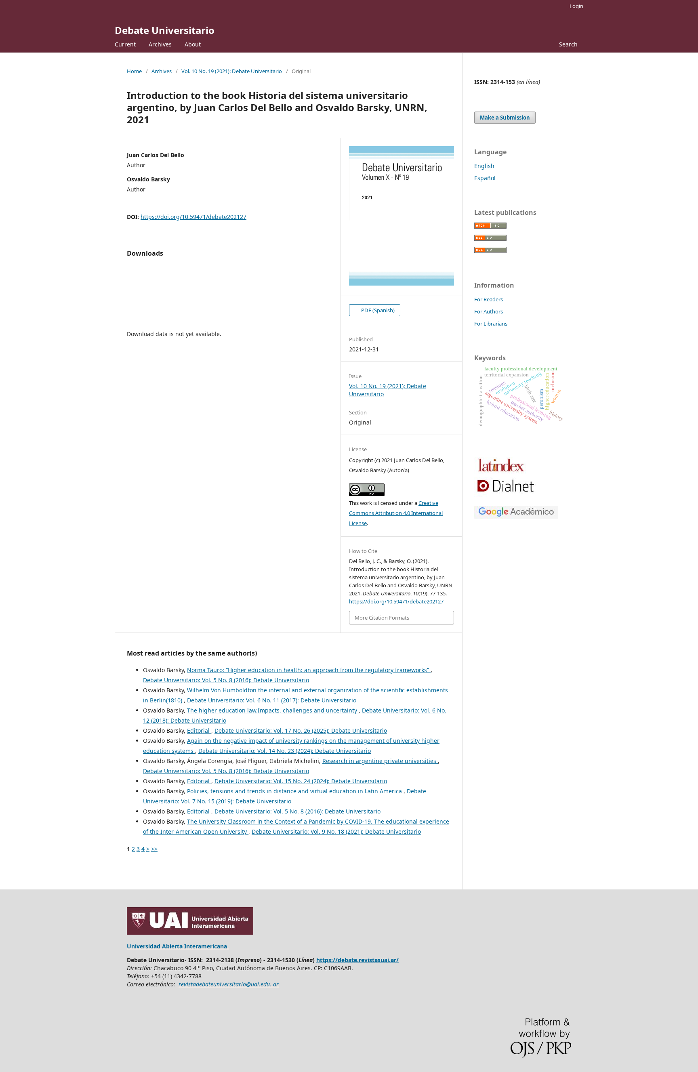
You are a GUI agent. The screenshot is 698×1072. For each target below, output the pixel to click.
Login (576, 6)
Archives (160, 44)
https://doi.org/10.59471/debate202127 (193, 217)
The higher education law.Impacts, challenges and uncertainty (273, 710)
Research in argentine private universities (380, 761)
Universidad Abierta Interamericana (178, 946)
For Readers (488, 299)
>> (154, 849)
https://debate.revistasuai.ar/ (357, 960)
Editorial (199, 730)
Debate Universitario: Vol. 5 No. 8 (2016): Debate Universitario (226, 680)
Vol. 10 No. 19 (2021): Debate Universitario (231, 71)
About (193, 44)
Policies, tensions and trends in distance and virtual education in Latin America (295, 791)
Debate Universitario (164, 30)
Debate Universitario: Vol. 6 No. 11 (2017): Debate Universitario (271, 700)
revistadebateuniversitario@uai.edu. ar (229, 984)
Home (134, 71)
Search (567, 44)
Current (125, 44)
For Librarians (490, 323)
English (484, 166)
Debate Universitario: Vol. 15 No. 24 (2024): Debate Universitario (300, 781)
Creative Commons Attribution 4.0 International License (396, 513)
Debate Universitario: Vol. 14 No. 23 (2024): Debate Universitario (284, 751)
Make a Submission (505, 117)
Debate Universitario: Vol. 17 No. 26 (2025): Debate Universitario (300, 730)
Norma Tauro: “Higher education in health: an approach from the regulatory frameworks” (309, 670)
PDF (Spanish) (377, 310)
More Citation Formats (382, 617)
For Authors (488, 311)
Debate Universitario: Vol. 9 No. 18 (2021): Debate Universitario (336, 831)
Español (485, 178)
